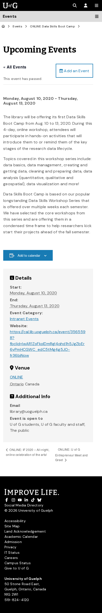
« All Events (14, 67)
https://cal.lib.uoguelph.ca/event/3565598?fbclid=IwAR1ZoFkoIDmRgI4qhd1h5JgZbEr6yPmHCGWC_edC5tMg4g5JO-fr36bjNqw (48, 343)
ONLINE (16, 377)
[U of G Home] (3, 26)
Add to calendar (29, 255)
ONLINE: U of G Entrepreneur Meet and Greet (71, 454)
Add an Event (76, 70)
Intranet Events (24, 318)
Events (17, 26)
